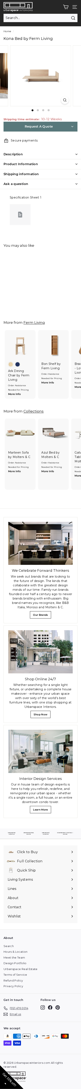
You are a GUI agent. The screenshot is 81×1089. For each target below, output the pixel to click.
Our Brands (42, 615)
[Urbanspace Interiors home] (16, 1077)
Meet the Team (14, 957)
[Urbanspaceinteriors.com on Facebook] (50, 1007)
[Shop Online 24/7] (40, 651)
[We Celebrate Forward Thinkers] (40, 543)
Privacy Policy (13, 986)
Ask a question (16, 184)
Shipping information (21, 174)
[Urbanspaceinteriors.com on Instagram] (42, 1007)
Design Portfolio (15, 963)
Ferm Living (34, 322)
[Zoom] (65, 100)
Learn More (41, 810)
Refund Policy (13, 980)
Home (7, 31)
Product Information (21, 164)
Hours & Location (16, 951)
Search (9, 946)
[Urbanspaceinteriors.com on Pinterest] (57, 1007)
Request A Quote (39, 126)
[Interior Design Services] (40, 751)
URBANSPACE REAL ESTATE (28, 833)
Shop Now (42, 715)
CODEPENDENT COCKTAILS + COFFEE (65, 833)
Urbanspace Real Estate (21, 969)
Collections (33, 411)
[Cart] (66, 7)
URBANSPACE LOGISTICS (46, 833)
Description (13, 154)
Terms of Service (15, 974)
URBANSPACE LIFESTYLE (12, 833)
